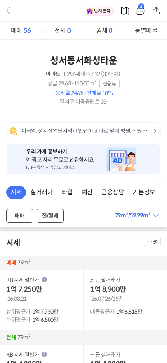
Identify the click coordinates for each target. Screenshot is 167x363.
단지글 (141, 7)
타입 (67, 192)
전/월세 (50, 215)
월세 (104, 30)
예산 (87, 192)
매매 (21, 30)
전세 (62, 30)
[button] (136, 215)
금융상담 (112, 192)
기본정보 (143, 192)
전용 (107, 83)
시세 (16, 192)
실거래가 (41, 192)
